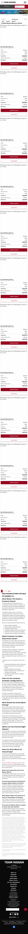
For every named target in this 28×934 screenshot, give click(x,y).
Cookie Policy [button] (14, 466)
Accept (14, 471)
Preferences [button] (17, 467)
